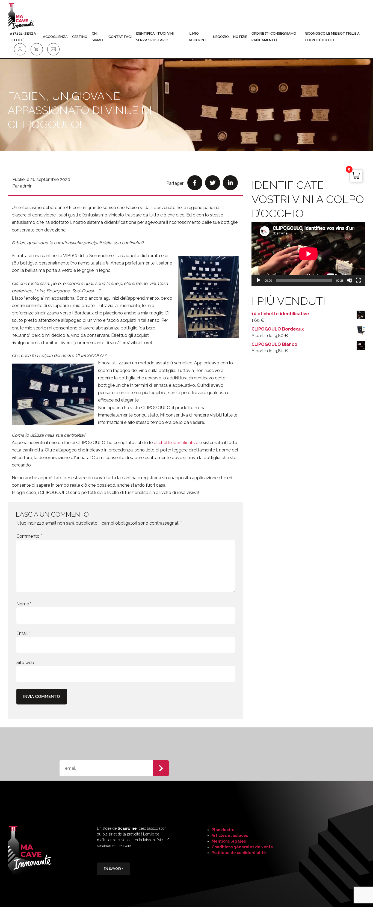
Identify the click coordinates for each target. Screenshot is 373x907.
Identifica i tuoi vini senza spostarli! (155, 36)
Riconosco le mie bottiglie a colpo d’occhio (332, 36)
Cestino (79, 37)
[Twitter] (212, 182)
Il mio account (198, 36)
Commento (29, 536)
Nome (23, 603)
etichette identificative (176, 442)
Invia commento (41, 696)
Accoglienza (55, 37)
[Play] (258, 280)
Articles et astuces (230, 835)
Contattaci (120, 37)
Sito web (25, 662)
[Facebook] (194, 182)
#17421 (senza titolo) (23, 36)
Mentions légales (229, 841)
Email (23, 633)
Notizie (240, 37)
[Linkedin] (230, 182)
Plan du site (223, 830)
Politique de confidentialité (239, 853)
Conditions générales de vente (242, 847)
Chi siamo (97, 36)
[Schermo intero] (358, 280)
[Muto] (349, 280)
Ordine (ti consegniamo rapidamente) (273, 36)
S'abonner (161, 768)
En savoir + (113, 869)
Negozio (221, 37)
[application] (308, 254)
